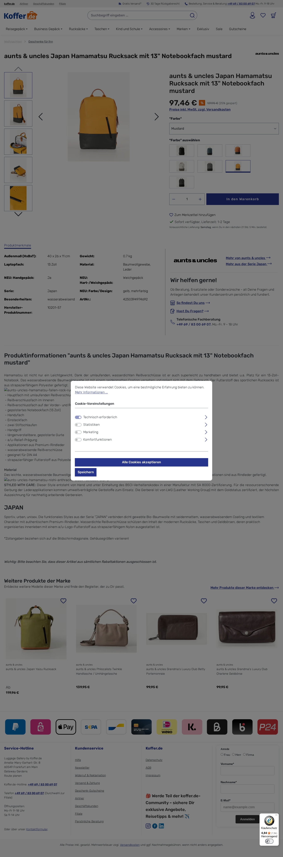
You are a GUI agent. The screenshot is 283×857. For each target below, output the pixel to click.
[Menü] (276, 815)
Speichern (86, 472)
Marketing (90, 432)
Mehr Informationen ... (91, 392)
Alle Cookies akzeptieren (141, 462)
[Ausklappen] (206, 416)
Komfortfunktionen (97, 439)
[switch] (78, 424)
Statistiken (91, 425)
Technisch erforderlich (100, 417)
